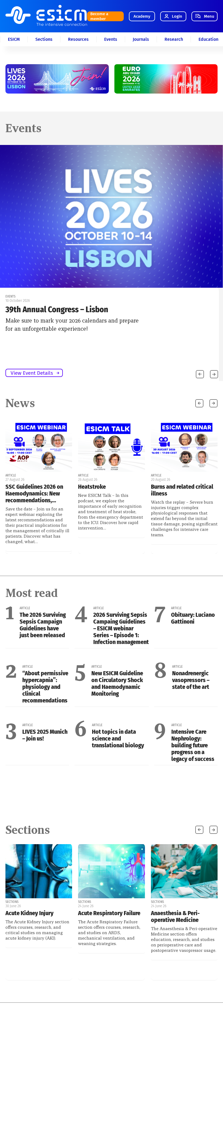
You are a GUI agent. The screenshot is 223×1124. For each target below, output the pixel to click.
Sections (43, 39)
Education (208, 39)
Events (110, 39)
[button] (214, 374)
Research (174, 39)
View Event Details (32, 373)
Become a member (99, 16)
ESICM (14, 39)
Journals (141, 39)
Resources (78, 39)
